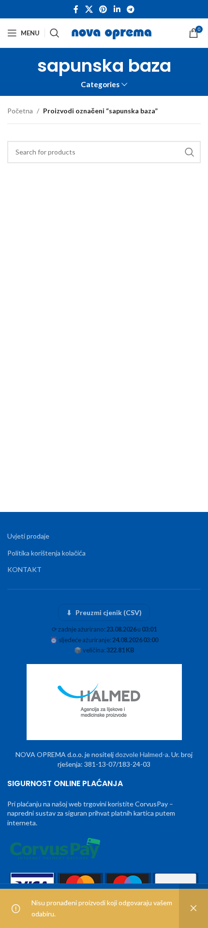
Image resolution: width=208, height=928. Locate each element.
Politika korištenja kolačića (46, 553)
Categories (100, 84)
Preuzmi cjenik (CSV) (104, 612)
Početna (20, 111)
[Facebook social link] (76, 9)
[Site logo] (112, 32)
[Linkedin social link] (116, 9)
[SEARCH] (189, 152)
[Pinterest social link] (103, 9)
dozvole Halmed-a (141, 754)
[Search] (54, 33)
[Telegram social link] (130, 9)
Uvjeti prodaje (28, 536)
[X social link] (89, 9)
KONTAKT (24, 569)
